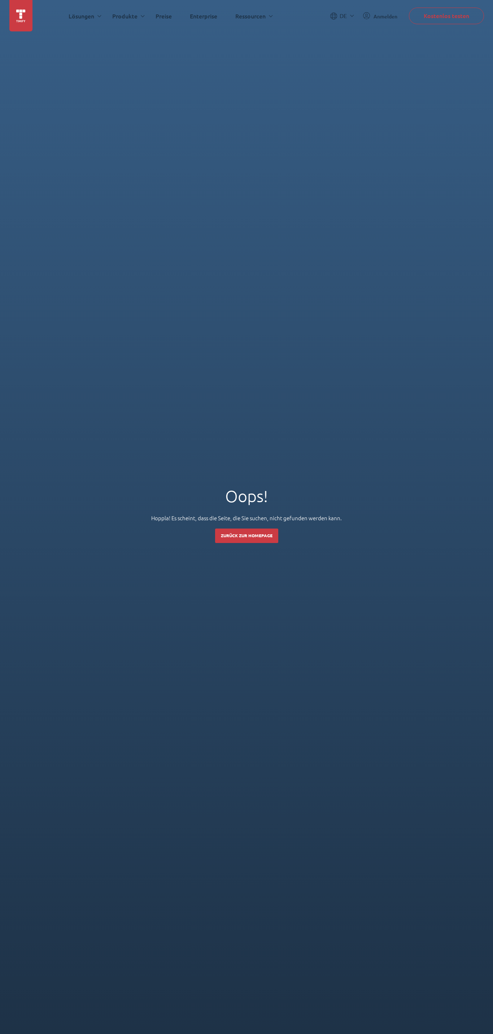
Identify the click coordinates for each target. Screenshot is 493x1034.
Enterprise (203, 16)
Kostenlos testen (446, 15)
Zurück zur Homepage (246, 535)
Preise (164, 16)
